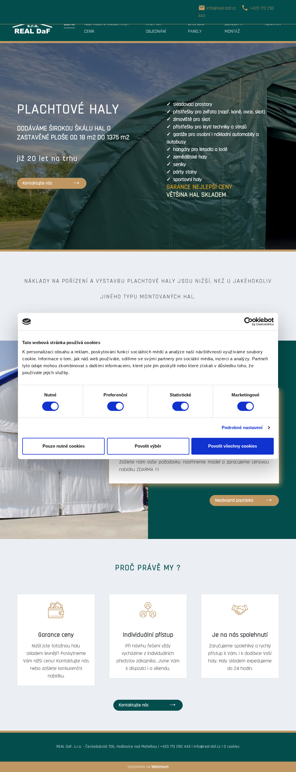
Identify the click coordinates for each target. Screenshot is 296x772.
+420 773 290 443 (175, 746)
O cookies (232, 746)
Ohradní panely (196, 27)
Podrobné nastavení (242, 427)
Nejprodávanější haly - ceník (108, 27)
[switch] (115, 406)
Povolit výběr (148, 446)
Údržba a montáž (234, 27)
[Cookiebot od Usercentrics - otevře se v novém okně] (248, 321)
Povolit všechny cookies (232, 446)
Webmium (160, 766)
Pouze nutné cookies (63, 446)
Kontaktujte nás (37, 183)
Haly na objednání (156, 27)
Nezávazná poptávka (234, 500)
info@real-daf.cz (207, 746)
